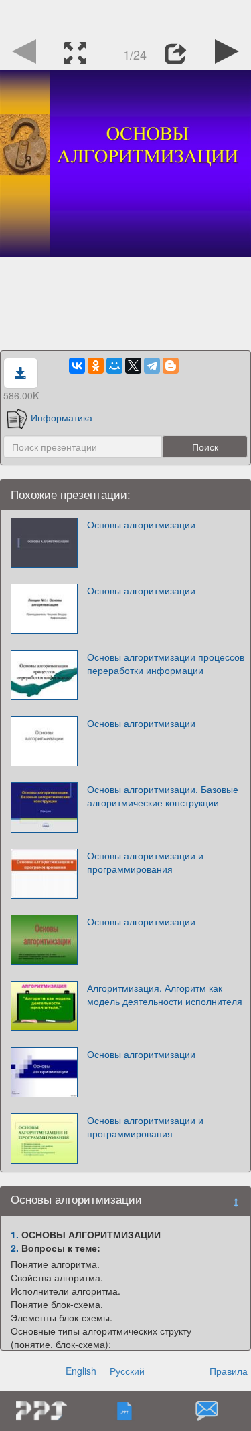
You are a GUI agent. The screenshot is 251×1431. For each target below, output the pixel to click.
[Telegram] (152, 366)
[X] (133, 366)
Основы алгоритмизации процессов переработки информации (165, 663)
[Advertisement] (126, 16)
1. (15, 1234)
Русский (127, 1371)
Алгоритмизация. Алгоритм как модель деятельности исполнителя (164, 994)
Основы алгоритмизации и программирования (145, 862)
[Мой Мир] (114, 366)
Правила (229, 1371)
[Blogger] (171, 366)
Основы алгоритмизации (141, 524)
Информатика (61, 417)
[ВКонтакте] (77, 366)
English (81, 1371)
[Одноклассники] (96, 366)
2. (15, 1247)
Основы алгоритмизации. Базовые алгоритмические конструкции (162, 795)
